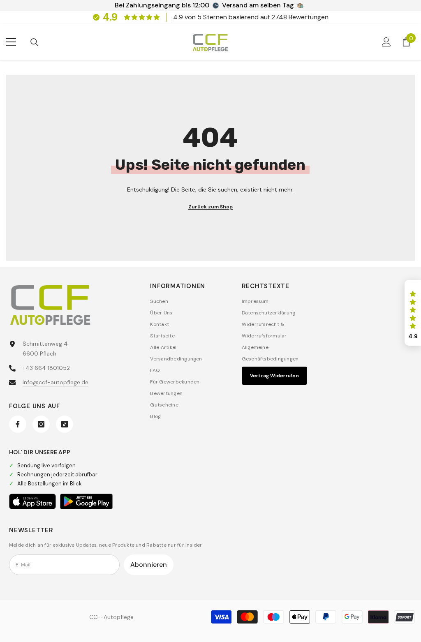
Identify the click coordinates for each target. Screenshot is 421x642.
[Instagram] (41, 424)
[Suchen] (34, 42)
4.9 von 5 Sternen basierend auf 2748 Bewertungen (250, 17)
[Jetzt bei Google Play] (86, 501)
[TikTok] (64, 424)
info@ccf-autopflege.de (55, 382)
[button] (413, 313)
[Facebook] (17, 424)
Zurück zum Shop (210, 206)
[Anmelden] (386, 41)
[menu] (11, 42)
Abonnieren (148, 564)
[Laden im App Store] (32, 501)
